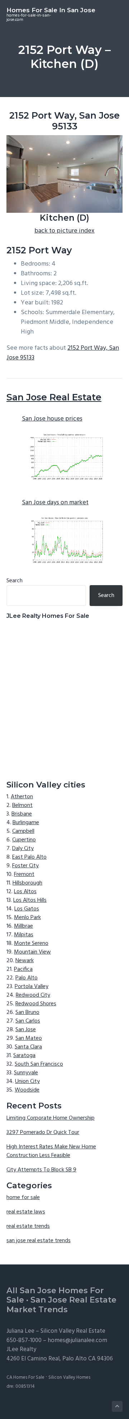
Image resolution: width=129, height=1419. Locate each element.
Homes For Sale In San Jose (50, 10)
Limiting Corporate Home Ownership (50, 1118)
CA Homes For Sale (25, 1377)
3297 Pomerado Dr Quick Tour (42, 1132)
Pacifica (23, 969)
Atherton (22, 797)
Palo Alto (26, 978)
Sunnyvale (26, 1073)
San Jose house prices (52, 419)
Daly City (23, 848)
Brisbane (21, 814)
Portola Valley (31, 986)
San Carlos (27, 1021)
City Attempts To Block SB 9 (41, 1170)
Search (14, 580)
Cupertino (24, 840)
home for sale (23, 1197)
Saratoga (24, 1055)
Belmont (22, 805)
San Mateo (28, 1038)
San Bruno (27, 1012)
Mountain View (32, 952)
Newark (24, 960)
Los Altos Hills (30, 900)
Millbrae (23, 926)
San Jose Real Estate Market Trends (61, 1304)
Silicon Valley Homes (69, 1377)
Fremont (24, 874)
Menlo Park (27, 917)
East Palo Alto (29, 857)
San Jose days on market (55, 502)
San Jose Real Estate (53, 397)
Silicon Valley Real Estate (72, 1331)
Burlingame (26, 822)
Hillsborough (27, 883)
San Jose (25, 1029)
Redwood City (33, 995)
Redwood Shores (35, 1004)
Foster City (25, 866)
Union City (27, 1081)
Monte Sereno (31, 943)
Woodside (27, 1090)
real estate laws (25, 1212)
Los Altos (25, 891)
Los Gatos (26, 909)
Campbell (23, 831)
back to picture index (64, 231)
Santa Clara (28, 1047)
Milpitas (23, 935)
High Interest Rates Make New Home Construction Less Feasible (51, 1151)
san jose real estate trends (38, 1240)
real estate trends (28, 1226)
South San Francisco (39, 1064)
